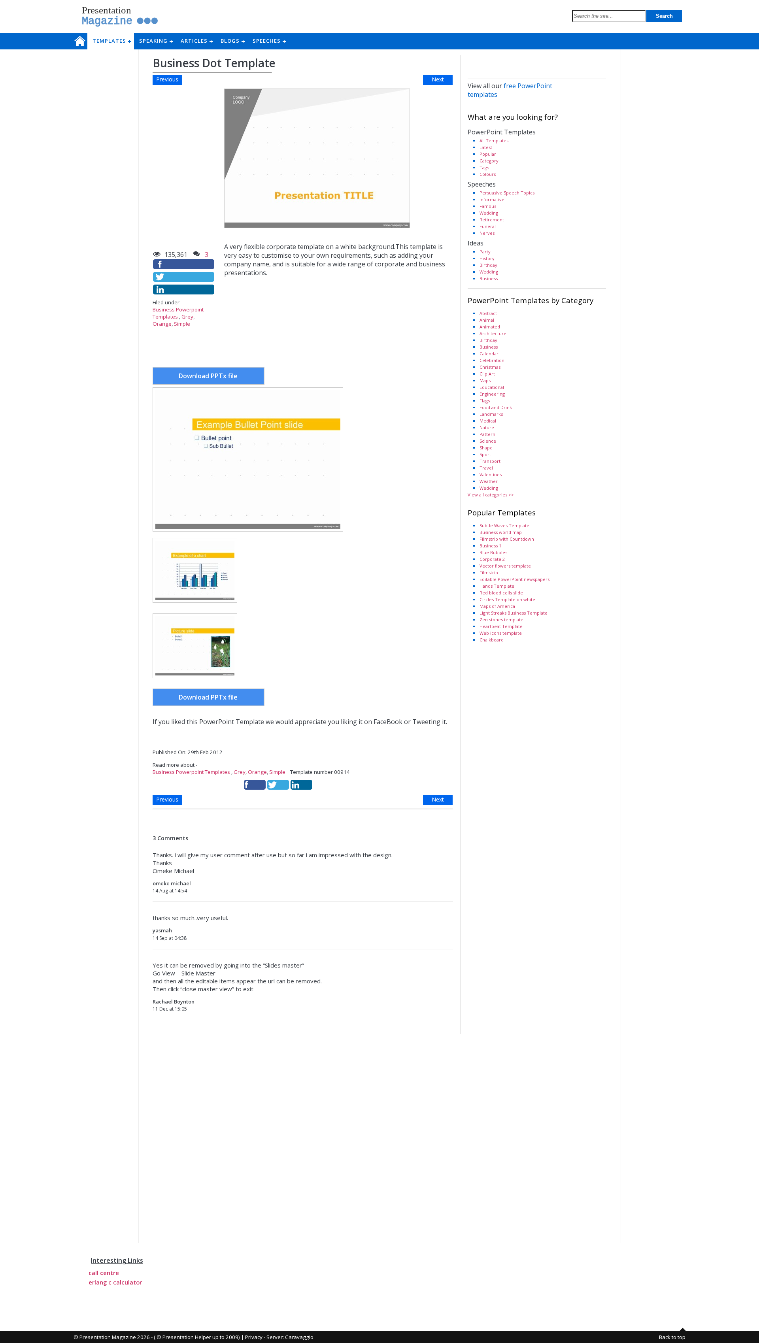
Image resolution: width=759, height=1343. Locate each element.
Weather (489, 481)
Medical (488, 421)
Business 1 (490, 546)
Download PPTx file (208, 376)
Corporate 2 (492, 559)
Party (485, 252)
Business (489, 278)
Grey (187, 316)
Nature (487, 427)
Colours (488, 174)
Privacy (253, 1337)
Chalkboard (492, 640)
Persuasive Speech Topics (507, 193)
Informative (492, 199)
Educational (492, 387)
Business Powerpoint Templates (191, 771)
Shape (486, 448)
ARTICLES (196, 40)
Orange (162, 323)
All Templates (494, 140)
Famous (488, 206)
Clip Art (487, 374)
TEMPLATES (111, 40)
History (487, 258)
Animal (487, 320)
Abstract (488, 313)
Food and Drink (496, 407)
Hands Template (497, 586)
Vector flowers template (505, 566)
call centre (104, 1273)
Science (488, 441)
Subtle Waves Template (504, 525)
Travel (486, 468)
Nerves (487, 233)
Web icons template (501, 633)
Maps (485, 380)
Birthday (488, 265)
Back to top (672, 1337)
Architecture (493, 333)
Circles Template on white (507, 599)
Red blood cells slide (501, 593)
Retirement (492, 220)
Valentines (491, 474)
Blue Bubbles (493, 552)
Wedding (489, 213)
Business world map (501, 532)
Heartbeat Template (501, 626)
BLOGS (232, 40)
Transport (490, 461)
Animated (490, 327)
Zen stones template (501, 619)
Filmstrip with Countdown (507, 539)
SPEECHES (269, 40)
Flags (485, 401)
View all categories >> (491, 495)
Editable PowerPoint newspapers (514, 579)
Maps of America (497, 606)
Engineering (492, 394)
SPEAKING (156, 40)
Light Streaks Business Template (514, 613)
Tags (484, 167)
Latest (486, 147)
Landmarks (491, 414)
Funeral (488, 226)
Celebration (492, 360)
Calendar (489, 353)
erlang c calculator (115, 1282)
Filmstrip (489, 572)
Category (489, 161)
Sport (485, 454)
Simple (182, 323)
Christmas (490, 367)
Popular (488, 154)
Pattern (487, 434)
